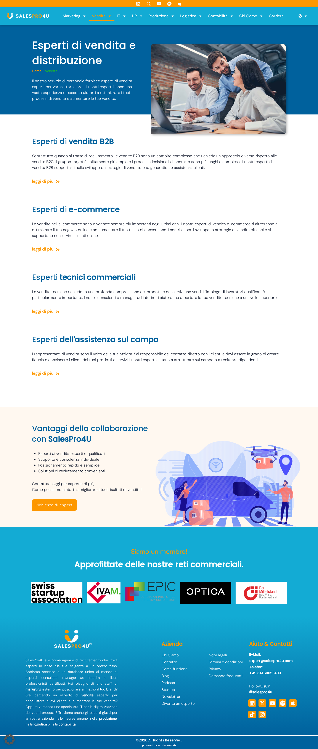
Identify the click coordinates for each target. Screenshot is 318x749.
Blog (165, 675)
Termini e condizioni (226, 662)
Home (36, 71)
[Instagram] (262, 714)
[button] (9, 739)
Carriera (276, 16)
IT (118, 16)
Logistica (188, 16)
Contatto (169, 662)
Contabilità (218, 16)
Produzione (159, 16)
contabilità (67, 724)
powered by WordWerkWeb (159, 745)
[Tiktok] (252, 714)
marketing (33, 689)
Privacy (215, 668)
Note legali (218, 655)
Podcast (168, 682)
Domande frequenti (226, 675)
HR (134, 16)
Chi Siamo (248, 16)
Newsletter (171, 696)
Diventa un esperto (178, 703)
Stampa (168, 689)
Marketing (71, 16)
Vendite (99, 16)
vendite (87, 695)
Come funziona (174, 668)
